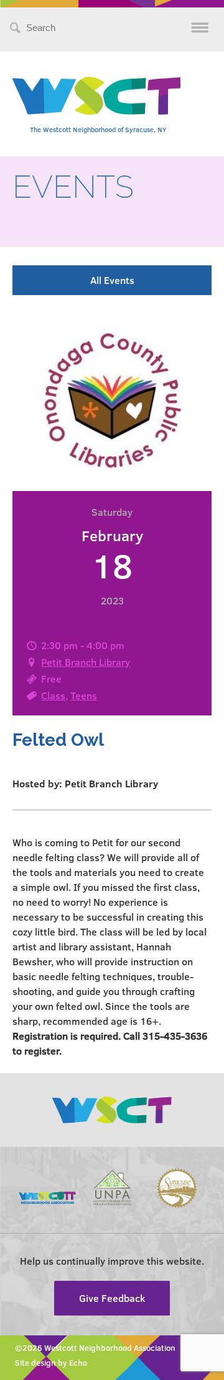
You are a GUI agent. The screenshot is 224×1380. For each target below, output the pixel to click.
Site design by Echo (51, 1362)
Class (53, 695)
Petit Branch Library (85, 661)
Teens (83, 695)
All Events (112, 279)
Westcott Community (96, 96)
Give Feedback (112, 1297)
